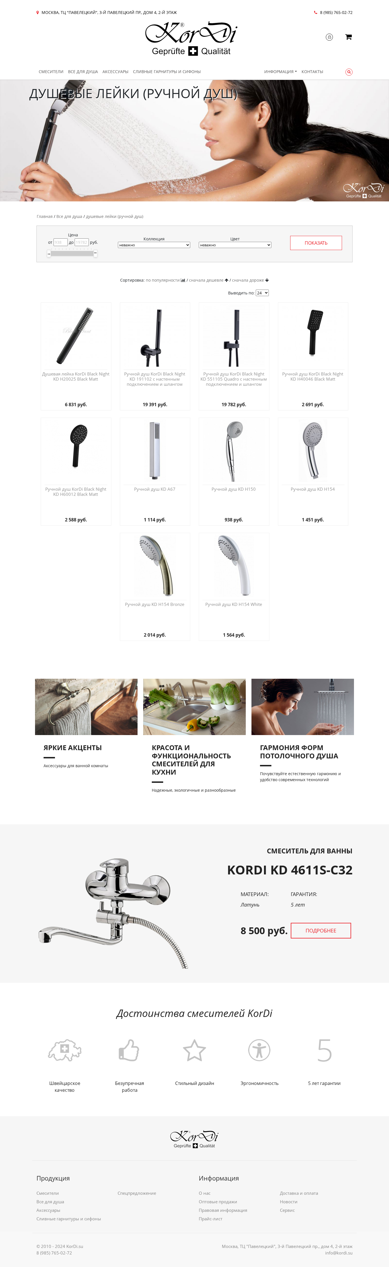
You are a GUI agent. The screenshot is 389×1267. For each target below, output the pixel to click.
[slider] (49, 253)
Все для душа (83, 71)
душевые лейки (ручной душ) (114, 216)
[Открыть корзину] (348, 37)
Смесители (51, 71)
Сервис (287, 1210)
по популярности (163, 280)
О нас (204, 1193)
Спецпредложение (137, 1193)
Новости (289, 1201)
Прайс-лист (210, 1218)
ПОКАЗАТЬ (316, 243)
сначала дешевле (206, 280)
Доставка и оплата (299, 1193)
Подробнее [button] (321, 930)
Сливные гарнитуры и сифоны (167, 71)
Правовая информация (223, 1210)
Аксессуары (115, 71)
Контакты (312, 71)
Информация (279, 71)
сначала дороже (248, 280)
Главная (45, 216)
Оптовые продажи (218, 1201)
